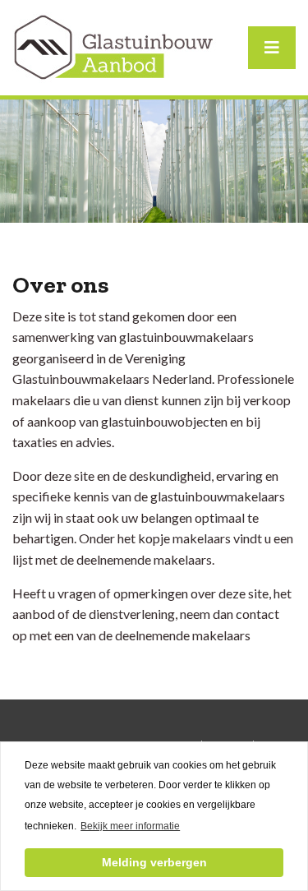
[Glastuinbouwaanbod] (114, 45)
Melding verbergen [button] (154, 862)
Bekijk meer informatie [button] (130, 826)
